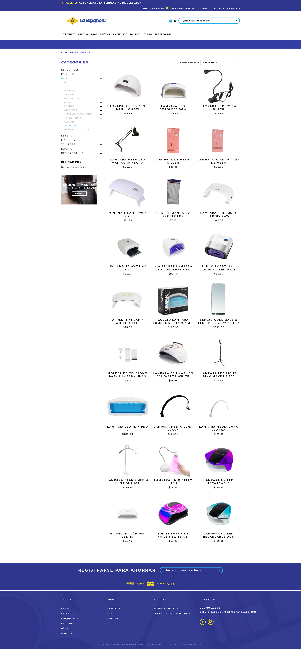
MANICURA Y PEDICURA (77, 114)
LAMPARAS (84, 52)
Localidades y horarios (172, 613)
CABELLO (83, 34)
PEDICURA (68, 623)
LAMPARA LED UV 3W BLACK (219, 108)
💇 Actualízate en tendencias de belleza (100, 2)
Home (64, 52)
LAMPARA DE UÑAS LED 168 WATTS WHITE (173, 375)
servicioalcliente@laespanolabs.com (228, 612)
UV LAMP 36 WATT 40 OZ (128, 268)
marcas (66, 633)
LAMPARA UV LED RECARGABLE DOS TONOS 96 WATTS (219, 536)
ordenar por (189, 62)
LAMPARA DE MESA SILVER (173, 161)
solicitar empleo (227, 8)
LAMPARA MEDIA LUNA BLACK (173, 428)
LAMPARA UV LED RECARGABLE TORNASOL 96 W (219, 483)
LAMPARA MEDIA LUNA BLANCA (218, 428)
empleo (112, 618)
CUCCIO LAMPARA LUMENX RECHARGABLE (173, 321)
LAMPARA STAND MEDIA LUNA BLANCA (128, 482)
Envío (111, 613)
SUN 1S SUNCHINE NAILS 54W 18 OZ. (173, 535)
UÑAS (94, 34)
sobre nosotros (166, 608)
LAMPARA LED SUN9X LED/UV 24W (218, 215)
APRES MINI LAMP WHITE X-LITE (127, 321)
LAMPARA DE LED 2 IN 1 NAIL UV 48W (127, 108)
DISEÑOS (69, 106)
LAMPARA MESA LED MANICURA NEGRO (127, 161)
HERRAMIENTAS (73, 118)
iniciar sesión (153, 8)
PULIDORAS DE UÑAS (76, 129)
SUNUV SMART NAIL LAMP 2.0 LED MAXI (218, 268)
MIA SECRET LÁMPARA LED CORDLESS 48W (173, 268)
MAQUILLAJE (120, 34)
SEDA (66, 102)
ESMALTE (69, 90)
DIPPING (68, 94)
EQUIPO (147, 34)
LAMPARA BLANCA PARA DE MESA (219, 161)
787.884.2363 (210, 607)
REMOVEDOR (71, 98)
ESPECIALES (69, 34)
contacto (115, 608)
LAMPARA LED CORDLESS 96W (173, 108)
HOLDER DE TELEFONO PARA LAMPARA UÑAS (128, 375)
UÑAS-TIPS (70, 110)
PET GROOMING (163, 34)
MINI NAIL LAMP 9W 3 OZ (128, 215)
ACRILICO (69, 82)
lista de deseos (183, 8)
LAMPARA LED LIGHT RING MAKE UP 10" (219, 375)
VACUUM (68, 122)
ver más (79, 193)
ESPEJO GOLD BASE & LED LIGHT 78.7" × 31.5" (219, 321)
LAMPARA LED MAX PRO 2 (127, 428)
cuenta (204, 8)
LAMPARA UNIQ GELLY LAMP (173, 482)
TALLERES (135, 34)
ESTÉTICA (105, 34)
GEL (65, 86)
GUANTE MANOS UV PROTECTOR (173, 215)
